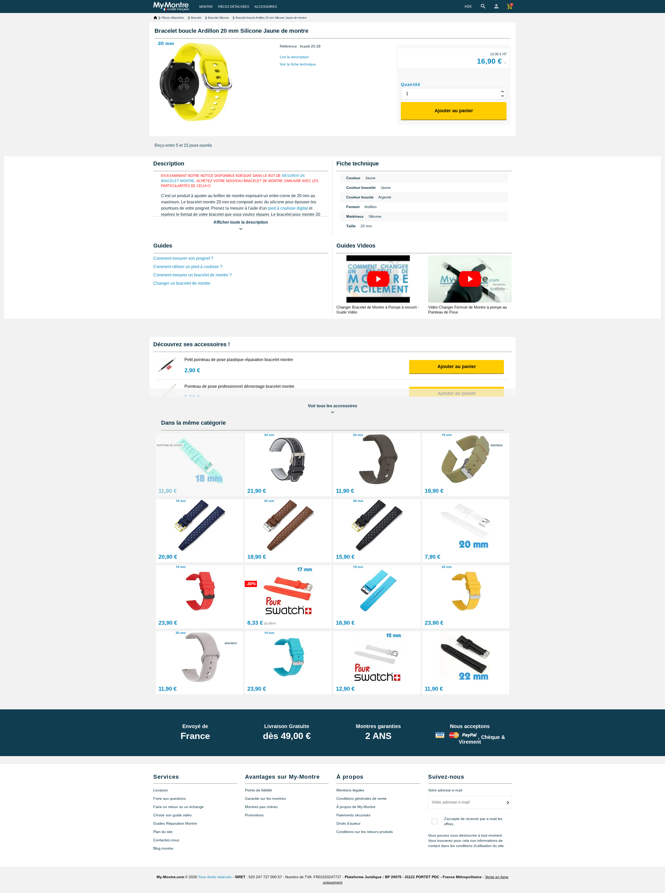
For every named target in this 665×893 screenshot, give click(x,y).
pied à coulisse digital (288, 208)
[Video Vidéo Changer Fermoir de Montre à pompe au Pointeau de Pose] (470, 278)
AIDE (468, 6)
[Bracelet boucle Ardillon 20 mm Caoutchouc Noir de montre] (377, 525)
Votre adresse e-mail (445, 790)
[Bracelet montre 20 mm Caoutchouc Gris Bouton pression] (199, 657)
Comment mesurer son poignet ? (183, 258)
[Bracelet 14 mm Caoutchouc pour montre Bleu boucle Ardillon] (288, 657)
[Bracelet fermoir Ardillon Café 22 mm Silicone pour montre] (288, 525)
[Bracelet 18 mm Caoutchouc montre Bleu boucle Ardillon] (377, 591)
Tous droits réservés (214, 877)
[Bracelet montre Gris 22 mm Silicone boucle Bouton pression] (377, 459)
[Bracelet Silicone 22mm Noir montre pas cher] (465, 657)
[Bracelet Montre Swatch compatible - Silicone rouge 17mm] (288, 591)
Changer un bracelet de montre (181, 283)
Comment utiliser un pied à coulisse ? (187, 266)
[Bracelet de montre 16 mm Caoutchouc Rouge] (199, 591)
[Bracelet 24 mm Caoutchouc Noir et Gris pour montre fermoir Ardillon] (288, 459)
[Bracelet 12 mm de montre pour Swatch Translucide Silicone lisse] (377, 657)
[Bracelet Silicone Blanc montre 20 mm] (465, 525)
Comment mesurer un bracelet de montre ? (192, 275)
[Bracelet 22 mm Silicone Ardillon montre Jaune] (465, 591)
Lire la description (294, 57)
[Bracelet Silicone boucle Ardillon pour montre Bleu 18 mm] (199, 525)
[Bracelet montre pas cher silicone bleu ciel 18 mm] (199, 459)
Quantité (410, 84)
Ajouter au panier (454, 110)
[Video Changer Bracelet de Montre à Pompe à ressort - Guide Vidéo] (378, 278)
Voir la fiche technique (298, 64)
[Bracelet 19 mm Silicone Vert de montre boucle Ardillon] (465, 459)
